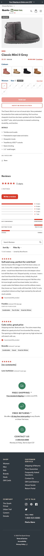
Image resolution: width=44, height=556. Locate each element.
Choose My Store (7, 6)
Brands (6, 474)
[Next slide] (42, 2)
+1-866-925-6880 (22, 440)
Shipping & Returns (32, 466)
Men (5, 467)
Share (5, 160)
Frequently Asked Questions (32, 473)
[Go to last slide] (2, 2)
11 (40, 86)
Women (6, 463)
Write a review (10, 196)
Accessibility (22, 541)
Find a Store (30, 522)
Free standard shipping (15, 396)
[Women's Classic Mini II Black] (27, 71)
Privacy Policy (20, 544)
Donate (6, 516)
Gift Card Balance (32, 482)
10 (35, 86)
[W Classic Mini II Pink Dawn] (6, 71)
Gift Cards (7, 480)
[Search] (31, 11)
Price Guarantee (31, 469)
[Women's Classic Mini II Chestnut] (38, 71)
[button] (36, 11)
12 (5, 92)
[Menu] (40, 11)
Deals (5, 477)
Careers (6, 513)
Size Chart (39, 81)
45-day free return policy (20, 416)
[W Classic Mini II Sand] (17, 71)
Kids (4, 470)
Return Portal (30, 488)
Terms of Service (22, 538)
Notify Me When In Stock (22, 105)
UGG (3, 51)
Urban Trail (7, 509)
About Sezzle (30, 485)
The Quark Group (7, 504)
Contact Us (29, 478)
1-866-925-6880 (32, 518)
